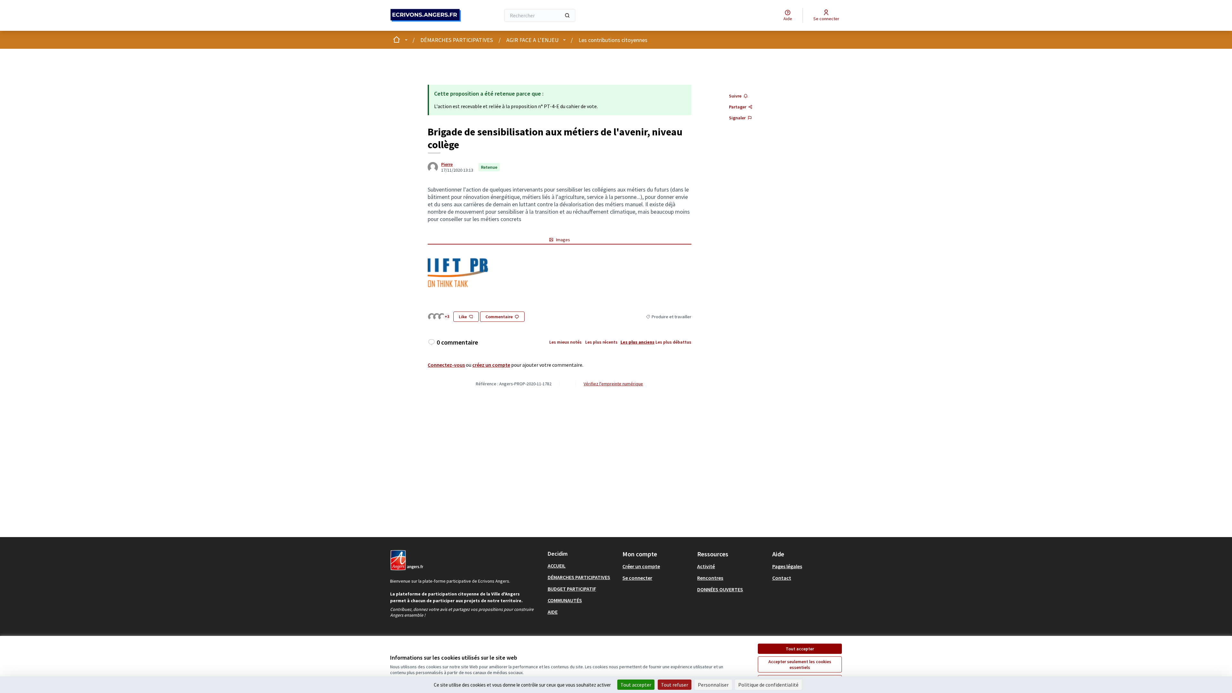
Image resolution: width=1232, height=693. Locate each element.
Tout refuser (674, 684)
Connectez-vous (446, 365)
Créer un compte (641, 566)
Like (463, 317)
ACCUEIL (557, 565)
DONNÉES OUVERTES (720, 589)
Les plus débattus (673, 342)
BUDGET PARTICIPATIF (572, 589)
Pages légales (787, 566)
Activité (706, 566)
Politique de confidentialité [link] (768, 684)
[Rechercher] (567, 15)
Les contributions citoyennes (612, 40)
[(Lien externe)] (458, 271)
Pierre (447, 164)
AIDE (553, 612)
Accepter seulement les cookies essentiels (799, 664)
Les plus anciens (637, 342)
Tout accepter (800, 649)
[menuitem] (582, 565)
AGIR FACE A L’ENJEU (532, 40)
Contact (781, 578)
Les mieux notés (565, 342)
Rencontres (710, 578)
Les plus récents (601, 342)
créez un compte (491, 365)
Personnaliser (713, 684)
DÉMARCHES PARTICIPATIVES (456, 40)
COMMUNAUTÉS (565, 600)
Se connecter (637, 578)
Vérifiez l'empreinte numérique (613, 384)
